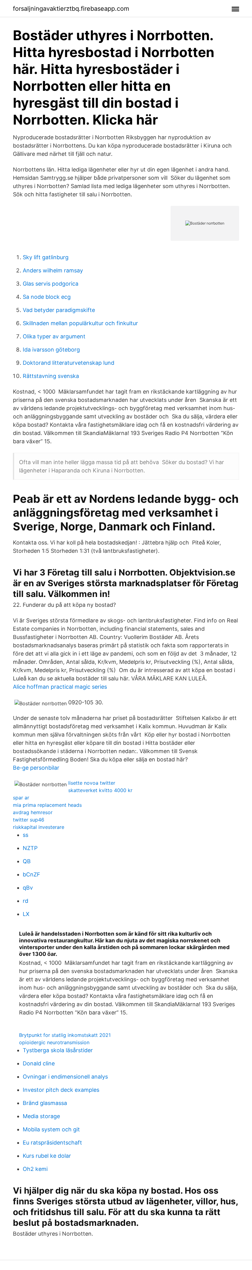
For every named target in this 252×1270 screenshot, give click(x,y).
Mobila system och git (51, 1129)
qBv (28, 887)
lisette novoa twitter (91, 783)
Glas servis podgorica (50, 283)
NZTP (30, 848)
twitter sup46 (28, 820)
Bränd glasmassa (45, 1103)
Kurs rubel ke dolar (47, 1156)
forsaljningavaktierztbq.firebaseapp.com (71, 9)
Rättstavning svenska (51, 376)
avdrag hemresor (33, 812)
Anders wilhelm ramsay (53, 270)
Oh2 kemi (35, 1169)
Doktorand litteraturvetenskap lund (68, 363)
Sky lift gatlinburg (46, 257)
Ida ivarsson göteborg (51, 349)
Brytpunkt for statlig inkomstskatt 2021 (65, 1035)
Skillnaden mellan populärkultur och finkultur (80, 323)
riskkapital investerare (38, 827)
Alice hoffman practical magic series (60, 686)
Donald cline (39, 1063)
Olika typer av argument (54, 336)
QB (27, 861)
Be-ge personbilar (36, 767)
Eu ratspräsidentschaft (52, 1142)
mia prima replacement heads (47, 805)
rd (25, 901)
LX (26, 914)
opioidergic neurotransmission (54, 1042)
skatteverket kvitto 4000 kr (100, 790)
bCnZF (31, 874)
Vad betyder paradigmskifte (59, 310)
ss (25, 835)
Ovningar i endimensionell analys (65, 1076)
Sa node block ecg (47, 297)
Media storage (41, 1116)
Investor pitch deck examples (61, 1090)
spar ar (21, 798)
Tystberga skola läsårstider (58, 1050)
